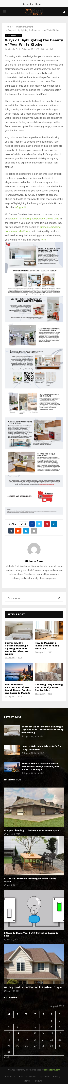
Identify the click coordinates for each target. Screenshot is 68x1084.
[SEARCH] (59, 598)
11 (17, 1033)
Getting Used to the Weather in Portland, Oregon (33, 987)
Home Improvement (13, 35)
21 (43, 1039)
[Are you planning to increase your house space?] (34, 807)
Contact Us (27, 4)
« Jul (6, 1057)
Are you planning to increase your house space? (32, 830)
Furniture (38, 1081)
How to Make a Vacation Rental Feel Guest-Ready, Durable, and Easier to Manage (18, 688)
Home (38, 4)
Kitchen (27, 1081)
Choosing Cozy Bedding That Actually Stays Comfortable (49, 687)
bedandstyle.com (52, 1070)
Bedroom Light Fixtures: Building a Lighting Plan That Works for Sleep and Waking (17, 648)
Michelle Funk (14, 49)
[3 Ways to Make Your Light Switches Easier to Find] (34, 910)
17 (8, 1039)
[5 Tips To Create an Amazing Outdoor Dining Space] (34, 855)
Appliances (45, 1076)
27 (35, 1046)
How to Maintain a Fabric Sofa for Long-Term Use (47, 646)
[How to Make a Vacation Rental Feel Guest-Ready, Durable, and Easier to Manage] (19, 672)
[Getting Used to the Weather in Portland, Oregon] (34, 964)
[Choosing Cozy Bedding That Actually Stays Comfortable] (49, 672)
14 (43, 1033)
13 (35, 1033)
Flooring (56, 1076)
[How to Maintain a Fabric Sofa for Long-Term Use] (49, 630)
